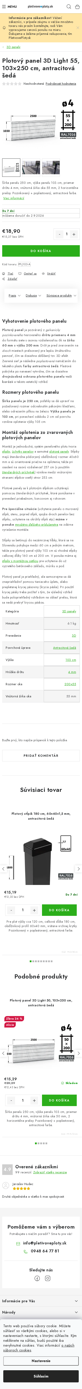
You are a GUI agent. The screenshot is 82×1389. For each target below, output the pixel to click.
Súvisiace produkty (59, 295)
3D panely (69, 611)
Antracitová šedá (64, 648)
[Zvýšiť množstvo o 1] (74, 234)
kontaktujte (41, 26)
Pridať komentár (41, 755)
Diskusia (31, 295)
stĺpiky (6, 451)
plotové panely (59, 451)
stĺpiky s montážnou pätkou (20, 561)
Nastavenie (41, 1360)
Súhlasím (41, 1376)
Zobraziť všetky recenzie (50, 1172)
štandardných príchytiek (18, 472)
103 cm (71, 660)
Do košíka (41, 251)
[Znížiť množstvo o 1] (59, 234)
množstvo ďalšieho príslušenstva (36, 524)
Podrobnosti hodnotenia (61, 84)
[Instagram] (47, 1278)
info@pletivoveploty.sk (44, 1243)
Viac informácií (13, 198)
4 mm (72, 672)
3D (74, 635)
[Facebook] (37, 1278)
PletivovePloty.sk (20, 38)
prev (3, 868)
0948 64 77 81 (45, 1251)
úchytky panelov (23, 451)
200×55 (70, 684)
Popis (12, 295)
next (78, 868)
